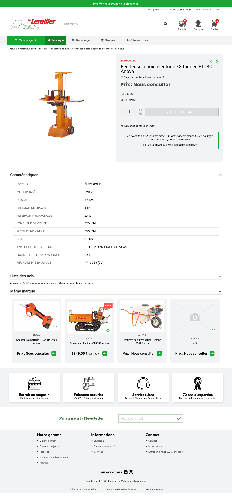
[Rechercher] (165, 24)
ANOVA (37, 335)
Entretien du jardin (49, 446)
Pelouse (43, 462)
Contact (152, 440)
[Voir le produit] (53, 353)
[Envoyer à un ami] (211, 61)
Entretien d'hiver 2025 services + (165, 451)
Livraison (98, 440)
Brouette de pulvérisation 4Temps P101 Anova (142, 341)
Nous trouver (155, 446)
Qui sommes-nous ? (104, 446)
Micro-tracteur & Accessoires (55, 457)
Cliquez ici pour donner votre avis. (76, 283)
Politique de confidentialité (82, 489)
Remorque (58, 40)
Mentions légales (154, 489)
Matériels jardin (28, 40)
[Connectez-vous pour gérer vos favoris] (216, 61)
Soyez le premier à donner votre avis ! (144, 77)
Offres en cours (139, 40)
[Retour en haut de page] (226, 494)
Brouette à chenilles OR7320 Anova (89, 343)
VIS (195, 343)
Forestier (44, 451)
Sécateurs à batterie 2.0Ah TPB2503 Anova (36, 341)
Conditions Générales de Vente (121, 489)
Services (110, 40)
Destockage (83, 40)
